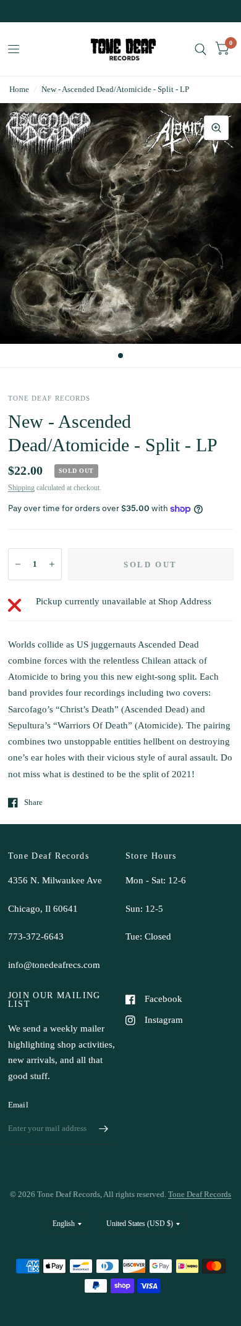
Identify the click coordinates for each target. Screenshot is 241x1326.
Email (18, 1104)
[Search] (200, 49)
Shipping (21, 487)
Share (33, 802)
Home (19, 89)
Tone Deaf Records (199, 1194)
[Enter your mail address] (103, 1128)
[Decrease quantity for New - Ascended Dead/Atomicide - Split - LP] (18, 564)
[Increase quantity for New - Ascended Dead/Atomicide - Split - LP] (52, 564)
